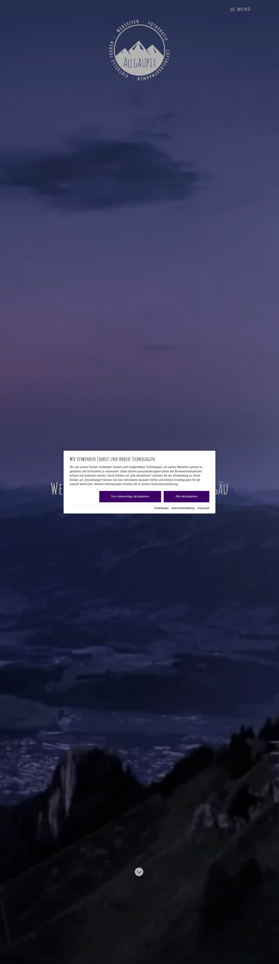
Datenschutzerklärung (183, 508)
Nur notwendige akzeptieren (130, 496)
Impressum (203, 508)
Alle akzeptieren (186, 496)
